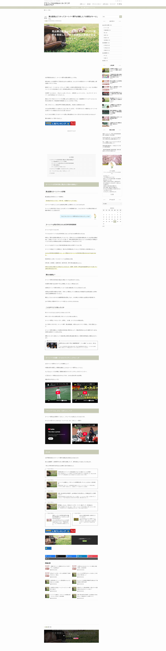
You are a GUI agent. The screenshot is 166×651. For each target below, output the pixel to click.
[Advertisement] (71, 63)
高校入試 (107, 50)
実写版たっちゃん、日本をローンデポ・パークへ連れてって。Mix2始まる (75, 505)
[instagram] (118, 1)
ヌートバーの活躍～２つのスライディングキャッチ (63, 168)
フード (106, 27)
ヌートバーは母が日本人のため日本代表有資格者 (64, 163)
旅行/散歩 (107, 40)
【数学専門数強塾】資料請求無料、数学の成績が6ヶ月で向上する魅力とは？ (112, 150)
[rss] (119, 1)
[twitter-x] (116, 1)
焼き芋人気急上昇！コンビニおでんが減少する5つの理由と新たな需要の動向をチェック (112, 138)
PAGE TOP (161, 630)
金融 (106, 58)
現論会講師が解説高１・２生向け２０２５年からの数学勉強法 (112, 146)
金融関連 (106, 52)
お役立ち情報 (108, 25)
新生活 (106, 37)
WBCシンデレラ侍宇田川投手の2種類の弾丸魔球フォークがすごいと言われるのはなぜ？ (60, 517)
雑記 (106, 60)
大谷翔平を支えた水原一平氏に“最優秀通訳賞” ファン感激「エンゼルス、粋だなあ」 (77, 344)
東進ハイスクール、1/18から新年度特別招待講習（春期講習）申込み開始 (112, 134)
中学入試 (107, 45)
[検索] (121, 1)
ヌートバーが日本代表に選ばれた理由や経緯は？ (62, 159)
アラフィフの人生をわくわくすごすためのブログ (57, 4)
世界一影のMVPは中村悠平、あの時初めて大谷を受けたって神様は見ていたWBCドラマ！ (77, 494)
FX (105, 55)
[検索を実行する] (120, 16)
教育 (106, 35)
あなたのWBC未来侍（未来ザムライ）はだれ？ (88, 516)
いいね (48, 548)
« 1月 (103, 226)
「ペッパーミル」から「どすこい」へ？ (60, 171)
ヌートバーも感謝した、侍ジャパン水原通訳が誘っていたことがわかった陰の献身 (76, 483)
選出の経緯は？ (57, 165)
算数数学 (106, 42)
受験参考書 (107, 30)
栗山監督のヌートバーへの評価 (60, 161)
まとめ (52, 173)
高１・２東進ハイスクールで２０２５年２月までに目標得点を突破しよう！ (112, 142)
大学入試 (107, 47)
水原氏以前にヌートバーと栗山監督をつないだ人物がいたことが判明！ (74, 471)
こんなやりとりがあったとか (59, 166)
